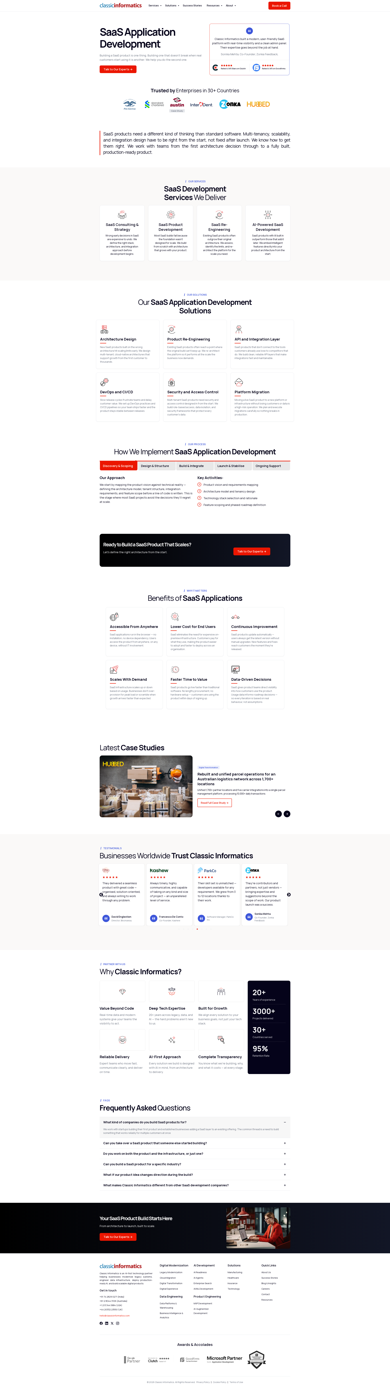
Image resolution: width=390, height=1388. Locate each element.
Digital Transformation (171, 1283)
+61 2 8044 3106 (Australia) (113, 1301)
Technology (234, 1288)
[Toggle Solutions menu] (178, 6)
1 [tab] (179, 929)
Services (154, 5)
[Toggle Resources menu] (221, 6)
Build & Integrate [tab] (191, 466)
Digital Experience (169, 1288)
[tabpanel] (195, 786)
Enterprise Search (203, 1283)
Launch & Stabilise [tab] (230, 466)
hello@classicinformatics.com (115, 1315)
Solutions (170, 5)
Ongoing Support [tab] (268, 466)
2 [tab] (183, 929)
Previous (278, 814)
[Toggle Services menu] (161, 6)
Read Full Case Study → (215, 802)
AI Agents (198, 1277)
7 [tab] (206, 929)
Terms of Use (236, 1382)
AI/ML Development (203, 1288)
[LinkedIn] (106, 1323)
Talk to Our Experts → (118, 69)
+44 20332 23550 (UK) (111, 1309)
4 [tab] (192, 929)
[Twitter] (112, 1323)
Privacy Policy (203, 1382)
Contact (265, 1294)
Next (287, 814)
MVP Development (203, 1303)
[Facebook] (101, 1323)
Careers (265, 1288)
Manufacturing (235, 1272)
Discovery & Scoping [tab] (118, 466)
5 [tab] (197, 929)
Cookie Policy (219, 1382)
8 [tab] (211, 929)
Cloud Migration (168, 1277)
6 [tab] (201, 929)
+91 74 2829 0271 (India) (112, 1296)
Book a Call (279, 5)
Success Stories (192, 5)
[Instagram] (117, 1323)
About (229, 5)
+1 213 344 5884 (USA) (111, 1305)
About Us (266, 1272)
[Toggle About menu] (235, 6)
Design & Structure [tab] (155, 466)
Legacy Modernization (171, 1272)
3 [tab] (188, 929)
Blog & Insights (268, 1283)
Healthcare (233, 1277)
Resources (213, 5)
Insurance (233, 1283)
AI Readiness (200, 1272)
